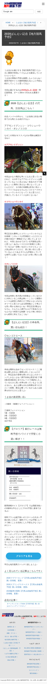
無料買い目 (10, 627)
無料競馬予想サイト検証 (33, 632)
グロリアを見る (24, 556)
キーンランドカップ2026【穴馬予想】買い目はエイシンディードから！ (23, 605)
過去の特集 (10, 660)
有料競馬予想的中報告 (33, 638)
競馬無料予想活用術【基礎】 (33, 651)
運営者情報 (33, 673)
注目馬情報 (10, 630)
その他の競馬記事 (10, 657)
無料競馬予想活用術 (33, 664)
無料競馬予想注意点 (33, 667)
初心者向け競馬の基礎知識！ (33, 648)
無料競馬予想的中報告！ (33, 635)
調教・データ (11, 633)
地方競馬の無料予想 (11, 639)
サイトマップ (33, 670)
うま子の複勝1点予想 (10, 654)
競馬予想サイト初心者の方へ (33, 654)
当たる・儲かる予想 (11, 636)
